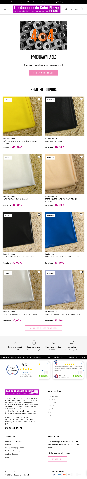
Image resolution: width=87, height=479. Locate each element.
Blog (7, 457)
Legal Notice (52, 409)
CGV (49, 415)
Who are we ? (53, 396)
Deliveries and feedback (14, 441)
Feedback (51, 406)
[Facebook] (6, 428)
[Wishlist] (71, 9)
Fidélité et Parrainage (13, 451)
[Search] (66, 9)
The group (51, 399)
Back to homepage (43, 73)
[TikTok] (21, 428)
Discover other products (43, 328)
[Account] (76, 9)
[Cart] (82, 9)
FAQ (49, 412)
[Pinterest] (14, 428)
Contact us (52, 402)
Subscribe (57, 459)
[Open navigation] (5, 9)
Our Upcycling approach (14, 448)
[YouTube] (17, 428)
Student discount (11, 454)
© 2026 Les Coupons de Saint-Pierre (18, 475)
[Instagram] (10, 428)
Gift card (8, 444)
